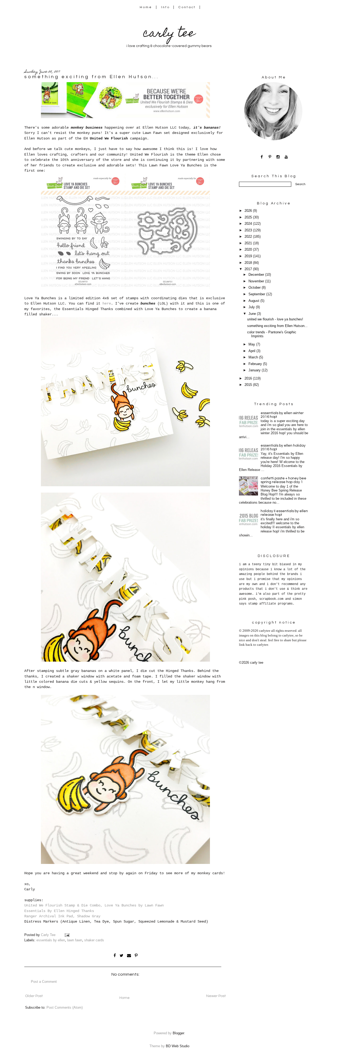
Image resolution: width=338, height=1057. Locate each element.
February (255, 364)
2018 (249, 263)
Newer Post (216, 996)
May (252, 344)
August (254, 301)
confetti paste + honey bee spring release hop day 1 (283, 480)
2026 (249, 211)
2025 (249, 217)
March (253, 357)
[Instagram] (278, 156)
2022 (249, 236)
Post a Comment (44, 982)
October (255, 287)
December (256, 275)
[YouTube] (286, 156)
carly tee (169, 34)
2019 (249, 256)
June (252, 314)
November (256, 281)
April (252, 351)
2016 (249, 378)
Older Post (34, 996)
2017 (249, 269)
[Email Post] (67, 935)
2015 (249, 385)
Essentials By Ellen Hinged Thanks (59, 911)
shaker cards (94, 940)
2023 (249, 230)
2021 (249, 243)
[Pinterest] (270, 156)
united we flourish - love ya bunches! (275, 319)
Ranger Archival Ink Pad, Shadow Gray (62, 916)
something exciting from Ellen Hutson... (277, 326)
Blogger (178, 1033)
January (255, 370)
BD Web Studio (177, 1046)
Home (146, 7)
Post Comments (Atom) (64, 1007)
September (257, 294)
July (252, 307)
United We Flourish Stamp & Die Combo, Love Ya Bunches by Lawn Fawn (94, 905)
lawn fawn (74, 940)
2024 (249, 224)
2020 (249, 249)
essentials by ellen (50, 940)
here (106, 303)
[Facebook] (262, 156)
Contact (187, 7)
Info (165, 7)
